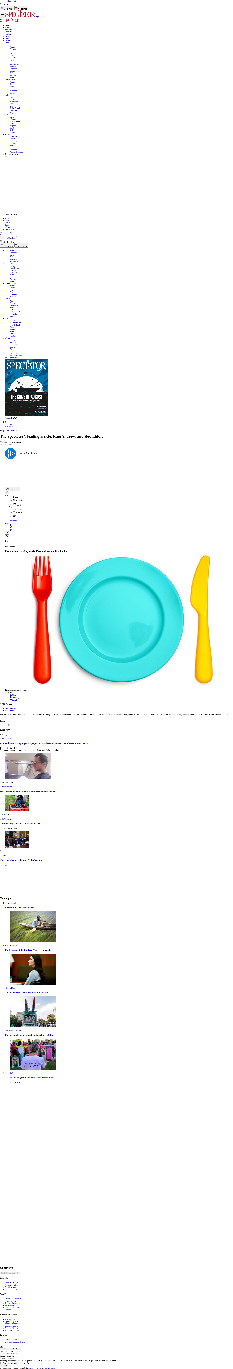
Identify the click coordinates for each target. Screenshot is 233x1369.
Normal (19, 513)
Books (12, 99)
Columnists (14, 141)
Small (17, 498)
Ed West (3, 855)
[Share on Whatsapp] (11, 530)
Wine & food (15, 121)
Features (13, 139)
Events (7, 36)
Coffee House (10, 80)
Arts (11, 97)
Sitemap (8, 1310)
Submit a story (10, 1287)
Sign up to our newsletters (15, 1342)
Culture (12, 51)
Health (12, 132)
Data (11, 88)
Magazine (13, 56)
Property (13, 126)
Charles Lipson (11, 988)
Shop (7, 43)
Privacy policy (10, 1301)
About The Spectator (13, 1299)
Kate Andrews (10, 708)
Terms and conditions (13, 1303)
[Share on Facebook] (11, 525)
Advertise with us (11, 1285)
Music (12, 106)
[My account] (43, 16)
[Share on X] (11, 528)
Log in (18, 1349)
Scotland (13, 93)
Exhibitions (14, 102)
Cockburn (13, 49)
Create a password (7, 1356)
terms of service (35, 1368)
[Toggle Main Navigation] (2, 16)
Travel (12, 123)
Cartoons (13, 150)
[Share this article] (7, 532)
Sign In (38, 16)
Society (12, 84)
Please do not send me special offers (16, 1363)
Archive (8, 41)
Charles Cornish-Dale (13, 1030)
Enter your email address (9, 1351)
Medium (19, 501)
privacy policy (50, 1368)
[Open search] (1, 235)
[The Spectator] (20, 16)
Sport (12, 128)
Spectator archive (11, 1326)
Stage (12, 112)
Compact (18, 509)
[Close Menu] (2, 237)
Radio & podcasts (16, 108)
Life (6, 115)
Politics (12, 47)
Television (14, 110)
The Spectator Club (12, 1330)
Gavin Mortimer (6, 787)
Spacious (20, 517)
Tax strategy (9, 1305)
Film (11, 104)
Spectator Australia (12, 1319)
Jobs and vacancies (12, 1308)
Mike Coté (9, 1073)
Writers (7, 27)
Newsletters (9, 30)
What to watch (15, 119)
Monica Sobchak (11, 945)
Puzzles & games (16, 152)
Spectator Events (11, 1328)
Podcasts (8, 32)
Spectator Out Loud (12, 426)
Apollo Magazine (11, 1321)
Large (19, 505)
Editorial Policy (11, 1289)
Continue (4, 1365)
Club (7, 38)
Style (12, 130)
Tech (11, 53)
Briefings (8, 34)
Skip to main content (8, 1)
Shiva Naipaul (10, 903)
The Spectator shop (12, 1324)
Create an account (7, 1349)
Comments (12, 521)
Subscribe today (11, 1340)
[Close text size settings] (7, 492)
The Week (14, 137)
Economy (13, 91)
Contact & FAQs (11, 1283)
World (12, 86)
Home (7, 25)
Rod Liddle (9, 710)
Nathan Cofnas (6, 739)
